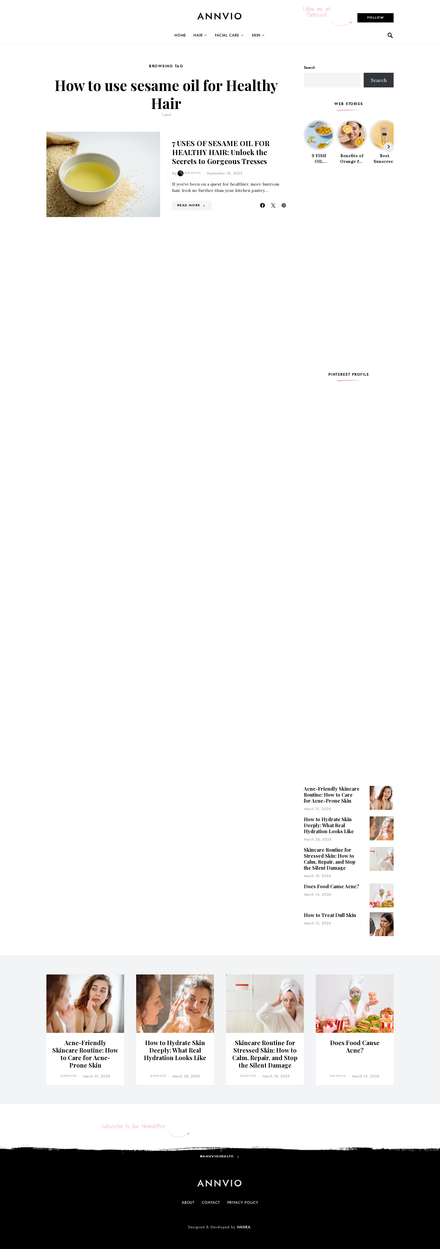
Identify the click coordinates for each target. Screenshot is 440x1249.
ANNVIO (220, 16)
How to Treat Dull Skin (330, 915)
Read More (188, 205)
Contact (211, 1202)
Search (309, 67)
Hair (198, 35)
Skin (256, 35)
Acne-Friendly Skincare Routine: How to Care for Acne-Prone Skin (331, 795)
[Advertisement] (349, 268)
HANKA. (244, 1227)
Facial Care (227, 35)
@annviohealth (217, 1156)
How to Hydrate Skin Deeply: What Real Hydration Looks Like (329, 825)
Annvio (193, 173)
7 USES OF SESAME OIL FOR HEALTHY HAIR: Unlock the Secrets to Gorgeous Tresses (221, 152)
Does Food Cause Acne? (331, 886)
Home (180, 35)
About (188, 1202)
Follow (375, 17)
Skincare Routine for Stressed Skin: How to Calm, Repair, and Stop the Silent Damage (329, 859)
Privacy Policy (243, 1202)
